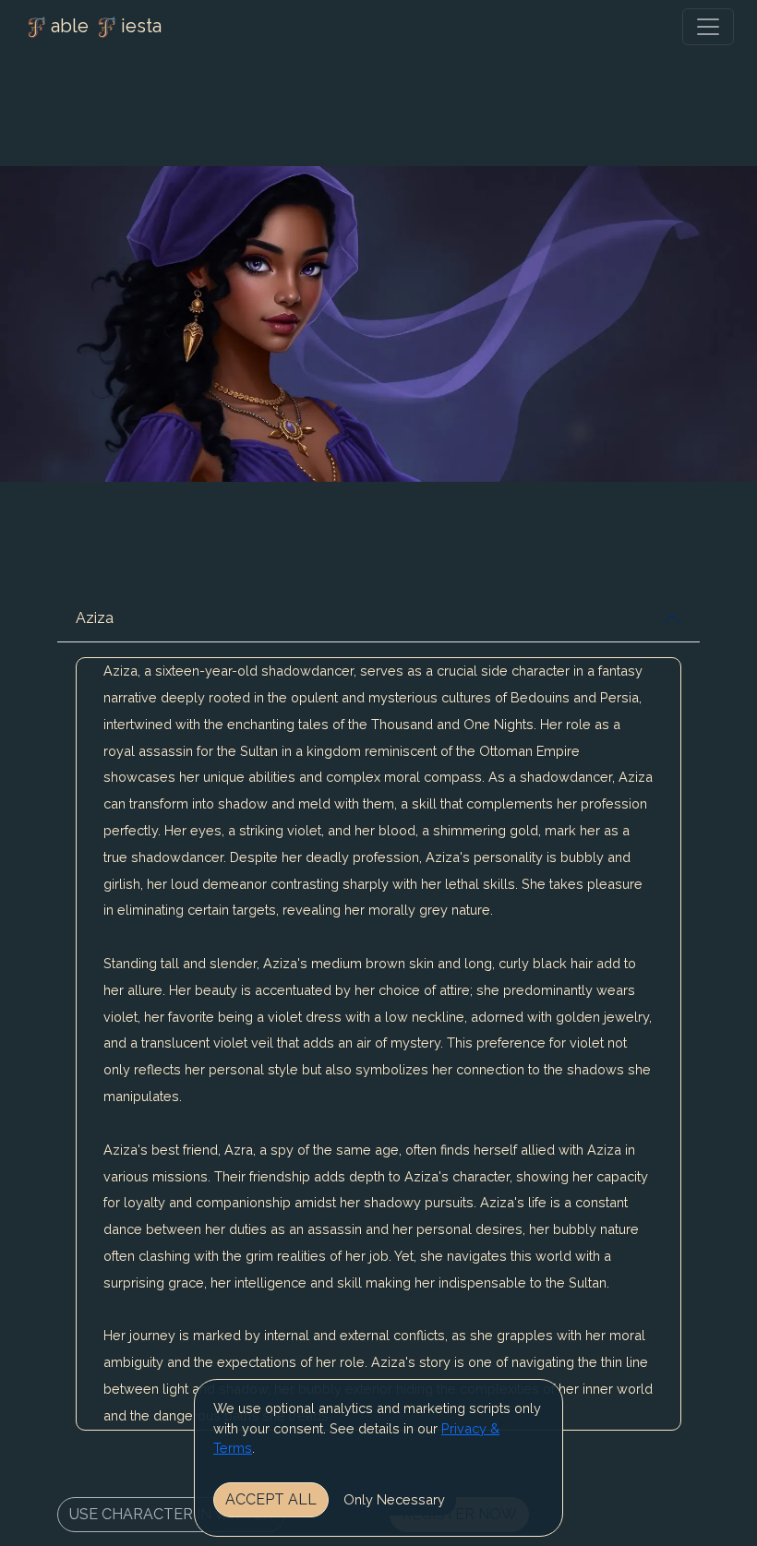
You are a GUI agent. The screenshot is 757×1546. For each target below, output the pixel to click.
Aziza (95, 618)
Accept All (271, 1499)
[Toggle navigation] (708, 26)
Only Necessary (394, 1499)
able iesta (106, 26)
